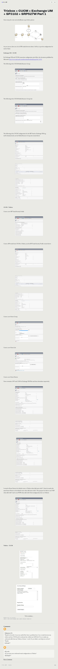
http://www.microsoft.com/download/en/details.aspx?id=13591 (25, 59)
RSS (55, 665)
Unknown (7, 633)
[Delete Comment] (9, 643)
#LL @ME (5, 2)
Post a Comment (8, 659)
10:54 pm (7, 655)
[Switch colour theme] (55, 2)
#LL (6, 651)
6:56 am (7, 643)
